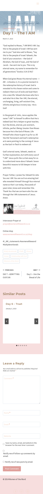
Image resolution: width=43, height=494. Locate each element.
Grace (28, 251)
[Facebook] (15, 491)
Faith (21, 251)
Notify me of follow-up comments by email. (19, 454)
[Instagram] (28, 491)
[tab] (16, 345)
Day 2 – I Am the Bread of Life (33, 274)
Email (7, 424)
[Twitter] (21, 491)
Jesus (6, 256)
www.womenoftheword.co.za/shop (17, 234)
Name (7, 413)
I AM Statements (9, 28)
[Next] (36, 321)
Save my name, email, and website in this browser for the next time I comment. (21, 444)
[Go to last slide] (7, 321)
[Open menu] (37, 3)
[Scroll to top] (37, 490)
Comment (9, 378)
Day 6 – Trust (14, 303)
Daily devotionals (10, 251)
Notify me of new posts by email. (19, 462)
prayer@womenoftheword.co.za (16, 224)
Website (7, 436)
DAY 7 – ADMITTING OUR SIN (11, 274)
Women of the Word (11, 261)
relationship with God (19, 256)
